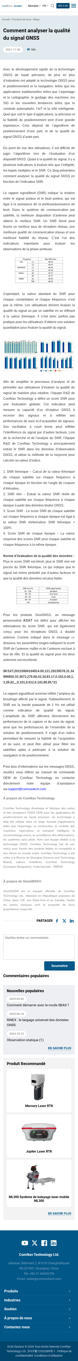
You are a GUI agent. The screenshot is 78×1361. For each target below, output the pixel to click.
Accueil (6, 19)
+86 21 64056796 (41, 1274)
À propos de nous (21, 19)
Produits (11, 1291)
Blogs (37, 19)
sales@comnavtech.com (44, 1279)
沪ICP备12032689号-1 (41, 1351)
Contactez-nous (17, 1327)
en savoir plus (59, 1048)
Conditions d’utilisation (48, 1355)
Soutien (10, 1309)
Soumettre (59, 966)
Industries (12, 1300)
